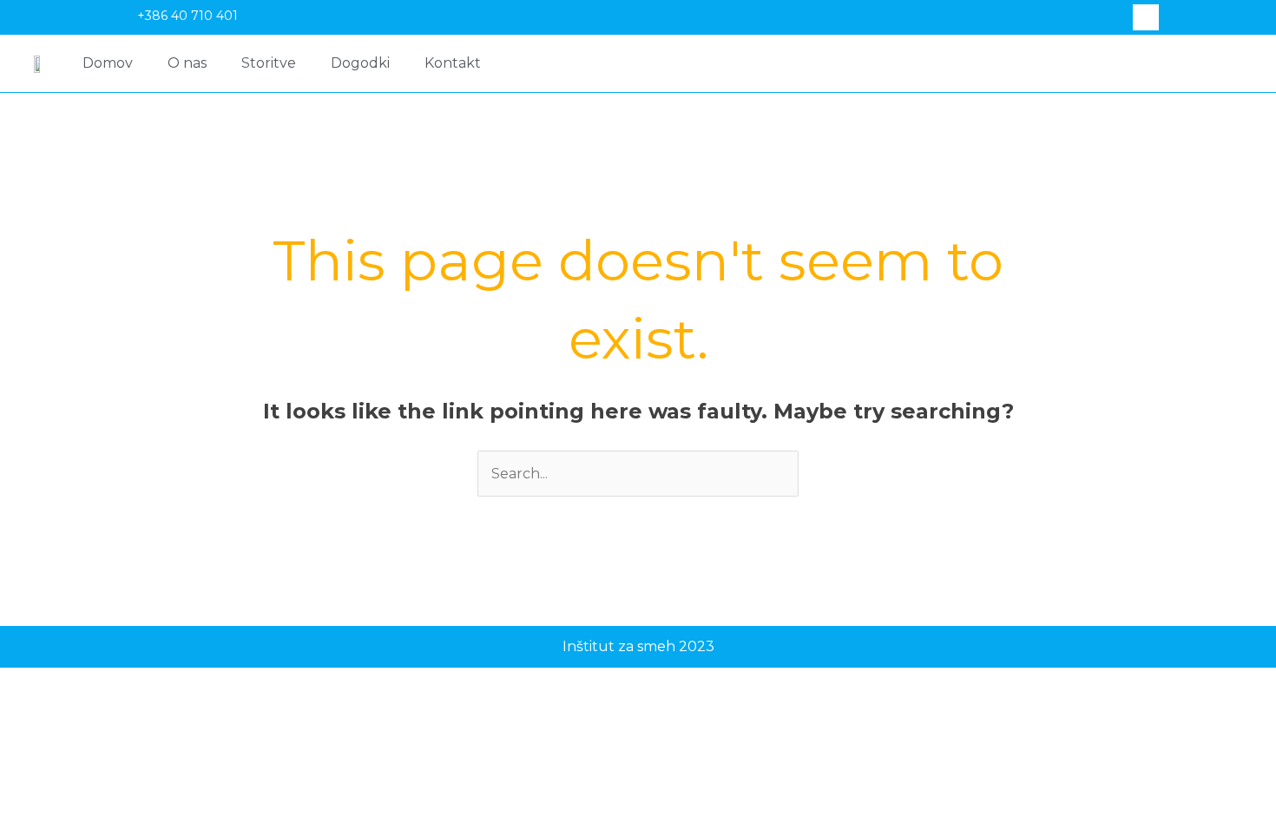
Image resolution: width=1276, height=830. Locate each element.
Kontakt (452, 63)
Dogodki (360, 63)
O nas (187, 63)
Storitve (268, 63)
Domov (107, 63)
